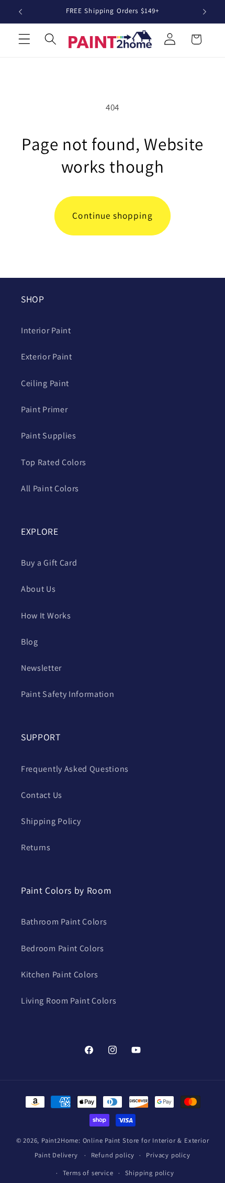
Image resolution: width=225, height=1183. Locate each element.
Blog (29, 641)
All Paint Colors (50, 488)
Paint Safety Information (68, 694)
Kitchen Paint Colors (59, 974)
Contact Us (41, 795)
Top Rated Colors (53, 462)
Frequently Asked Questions (75, 768)
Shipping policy (149, 1172)
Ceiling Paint (45, 383)
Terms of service (88, 1172)
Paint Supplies (48, 435)
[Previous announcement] (20, 11)
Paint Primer (44, 409)
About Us (38, 588)
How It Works (46, 615)
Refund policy (112, 1155)
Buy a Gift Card (49, 562)
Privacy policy (168, 1155)
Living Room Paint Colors (69, 1000)
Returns (36, 847)
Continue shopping (112, 215)
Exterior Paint (46, 356)
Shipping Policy (51, 821)
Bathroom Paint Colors (64, 921)
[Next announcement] (204, 11)
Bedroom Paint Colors (62, 948)
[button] (24, 39)
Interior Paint (46, 330)
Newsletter (41, 667)
